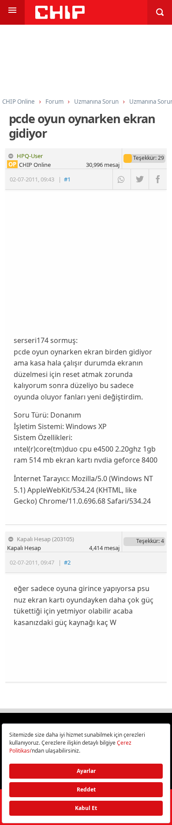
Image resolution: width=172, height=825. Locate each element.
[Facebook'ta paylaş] (158, 179)
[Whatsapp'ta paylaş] (121, 179)
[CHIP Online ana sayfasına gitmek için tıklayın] (60, 16)
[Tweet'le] (140, 179)
